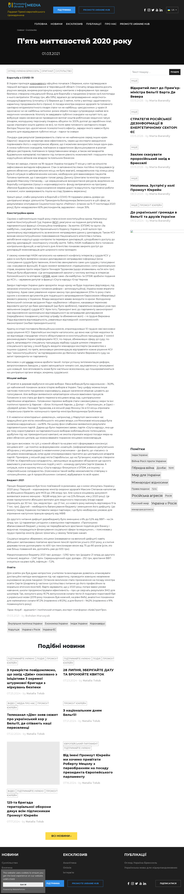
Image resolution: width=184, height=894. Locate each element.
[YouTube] (157, 9)
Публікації (93, 24)
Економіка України (56, 623)
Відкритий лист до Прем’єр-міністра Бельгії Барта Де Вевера (155, 92)
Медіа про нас (26, 703)
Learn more (9, 879)
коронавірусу (38, 83)
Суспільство (31, 30)
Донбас (161, 467)
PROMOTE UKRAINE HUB (135, 24)
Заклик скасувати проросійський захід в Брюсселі (150, 159)
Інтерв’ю (68, 872)
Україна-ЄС (49, 629)
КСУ (55, 222)
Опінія (67, 867)
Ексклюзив (74, 24)
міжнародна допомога (142, 509)
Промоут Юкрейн (75, 703)
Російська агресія (147, 496)
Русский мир (140, 503)
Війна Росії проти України (149, 461)
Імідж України (78, 623)
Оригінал (47, 71)
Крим (171, 468)
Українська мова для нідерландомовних (150, 867)
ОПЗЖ (46, 276)
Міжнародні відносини (150, 482)
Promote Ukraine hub (96, 10)
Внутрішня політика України (25, 623)
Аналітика (69, 862)
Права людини (141, 488)
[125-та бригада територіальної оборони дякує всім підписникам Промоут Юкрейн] (33, 763)
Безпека (7, 867)
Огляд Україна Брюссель (23, 71)
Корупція (13, 629)
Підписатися (168, 883)
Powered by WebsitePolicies (14, 889)
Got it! (23, 885)
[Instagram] (148, 9)
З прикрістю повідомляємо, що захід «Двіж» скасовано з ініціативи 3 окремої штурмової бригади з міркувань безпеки (32, 678)
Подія (40, 658)
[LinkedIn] (161, 9)
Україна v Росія (31, 629)
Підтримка (64, 10)
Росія (168, 495)
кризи (30, 362)
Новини (57, 24)
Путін (154, 489)
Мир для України (146, 475)
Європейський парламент (81, 743)
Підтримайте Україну (21, 658)
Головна (40, 24)
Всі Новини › (61, 836)
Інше (134, 81)
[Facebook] (144, 9)
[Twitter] (153, 9)
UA (173, 10)
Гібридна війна (143, 468)
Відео (11, 703)
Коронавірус (97, 623)
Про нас (111, 24)
